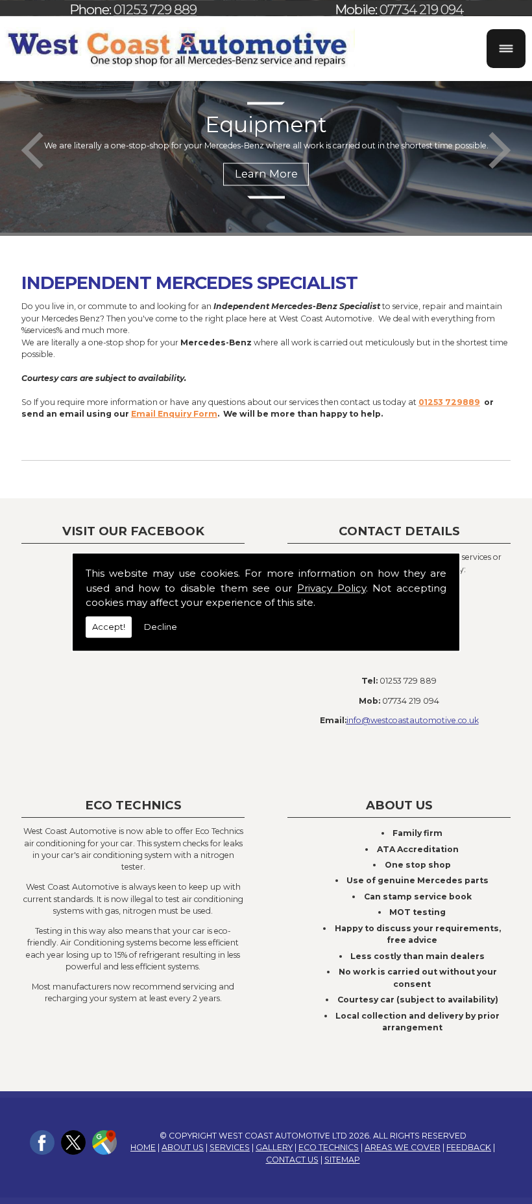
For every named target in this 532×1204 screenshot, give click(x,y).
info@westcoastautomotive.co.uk (412, 720)
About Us (183, 1147)
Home (143, 1147)
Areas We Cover (403, 1147)
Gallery (274, 1147)
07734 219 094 (421, 9)
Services (230, 1147)
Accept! (108, 626)
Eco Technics (328, 1147)
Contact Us (292, 1159)
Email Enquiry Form (174, 414)
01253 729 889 (155, 9)
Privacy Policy (331, 588)
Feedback (468, 1147)
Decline (160, 626)
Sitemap (342, 1159)
